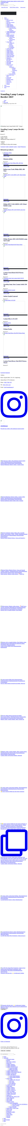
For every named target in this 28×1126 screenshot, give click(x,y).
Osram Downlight (12, 28)
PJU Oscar (11, 45)
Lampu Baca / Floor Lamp (12, 1108)
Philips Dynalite (12, 73)
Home (4, 1056)
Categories (6, 18)
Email (19, 146)
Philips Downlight (11, 30)
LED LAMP (8, 62)
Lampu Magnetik (9, 61)
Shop (4, 1118)
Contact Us (3, 90)
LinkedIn (11, 146)
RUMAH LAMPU (9, 79)
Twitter (7, 146)
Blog (5, 87)
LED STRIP (8, 63)
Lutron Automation (11, 66)
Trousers (8, 84)
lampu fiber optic (4, 7)
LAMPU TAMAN (9, 52)
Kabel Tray (8, 23)
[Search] (14, 5)
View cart (3, 1050)
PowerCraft (8, 78)
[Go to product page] (15, 152)
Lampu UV (8, 57)
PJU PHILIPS (11, 47)
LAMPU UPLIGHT (10, 56)
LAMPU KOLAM (9, 48)
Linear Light (8, 77)
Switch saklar (9, 81)
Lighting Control (9, 64)
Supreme (8, 83)
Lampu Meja (8, 49)
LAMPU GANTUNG (10, 34)
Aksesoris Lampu (9, 20)
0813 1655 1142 (7, 384)
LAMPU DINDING (10, 25)
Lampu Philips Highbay (12, 40)
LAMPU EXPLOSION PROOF (13, 1072)
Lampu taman (22, 7)
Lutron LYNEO (13, 72)
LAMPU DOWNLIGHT (10, 26)
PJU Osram (11, 46)
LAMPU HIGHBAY (10, 36)
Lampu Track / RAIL (10, 55)
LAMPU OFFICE (9, 24)
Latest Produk (6, 1119)
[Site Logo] (14, 2)
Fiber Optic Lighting (10, 22)
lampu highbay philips (14, 7)
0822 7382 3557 (8, 382)
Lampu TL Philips (9, 54)
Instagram (7, 372)
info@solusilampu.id (8, 387)
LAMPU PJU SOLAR (11, 43)
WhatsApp (23, 146)
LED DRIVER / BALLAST (9, 59)
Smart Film (8, 80)
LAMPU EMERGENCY (11, 31)
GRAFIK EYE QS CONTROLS (14, 69)
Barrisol (7, 21)
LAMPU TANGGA (10, 53)
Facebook (3, 146)
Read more (5, 154)
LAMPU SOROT (9, 50)
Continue (8, 1050)
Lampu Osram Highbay (12, 38)
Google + (15, 146)
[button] (2, 3)
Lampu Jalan (8, 41)
